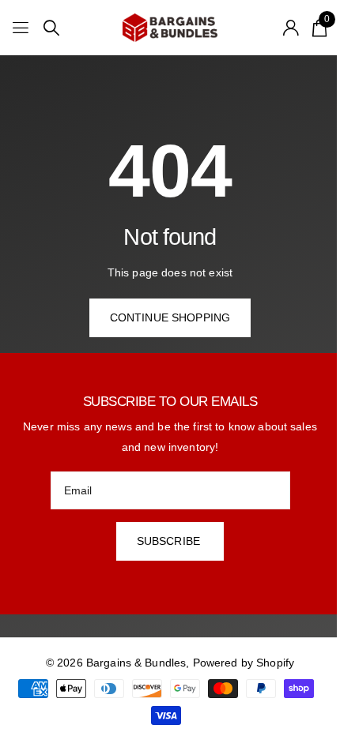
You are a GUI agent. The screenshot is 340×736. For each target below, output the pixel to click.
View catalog (22, 28)
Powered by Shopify (244, 662)
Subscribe (170, 541)
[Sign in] (291, 28)
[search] (51, 28)
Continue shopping (170, 317)
